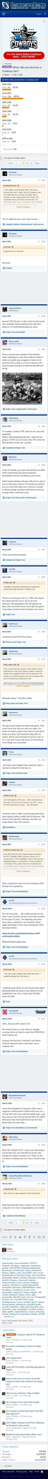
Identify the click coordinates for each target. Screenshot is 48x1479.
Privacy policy (21, 1472)
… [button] (20, 163)
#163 (43, 316)
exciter (19, 1283)
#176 (43, 964)
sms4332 (26, 1302)
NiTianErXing (19, 1275)
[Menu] (4, 14)
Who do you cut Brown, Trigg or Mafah (22, 1393)
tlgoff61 (10, 1312)
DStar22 (34, 1314)
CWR (11, 1268)
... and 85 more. (8, 1317)
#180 (43, 1184)
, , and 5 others (21, 409)
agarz (34, 1295)
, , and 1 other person (24, 224)
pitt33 (27, 1307)
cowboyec (6, 1285)
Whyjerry (5, 1273)
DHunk (25, 1300)
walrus (35, 1273)
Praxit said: (8, 969)
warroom (26, 1283)
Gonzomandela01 (21, 1263)
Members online (10, 1259)
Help (31, 1472)
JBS (40, 1292)
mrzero (28, 1295)
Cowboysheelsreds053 (29, 1285)
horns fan (30, 1297)
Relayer (41, 1302)
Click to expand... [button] (24, 207)
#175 (43, 909)
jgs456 (38, 1305)
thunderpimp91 (7, 1275)
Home (37, 1472)
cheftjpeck (34, 1283)
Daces (41, 1273)
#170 (43, 659)
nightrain (32, 1280)
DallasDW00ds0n (28, 1287)
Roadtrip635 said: (10, 186)
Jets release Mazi (13, 1358)
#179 (43, 1145)
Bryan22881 (27, 1273)
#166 (43, 465)
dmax (41, 1307)
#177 (43, 1019)
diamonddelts (7, 1292)
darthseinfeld (7, 1278)
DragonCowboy (8, 1263)
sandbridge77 (23, 1309)
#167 (43, 550)
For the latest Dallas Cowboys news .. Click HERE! (24, 55)
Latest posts (8, 1330)
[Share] (39, 180)
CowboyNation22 (20, 1312)
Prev (11, 163)
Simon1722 (6, 1309)
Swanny (5, 1314)
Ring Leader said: (10, 665)
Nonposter (6, 1266)
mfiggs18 (33, 1292)
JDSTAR (41, 1314)
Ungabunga (24, 1266)
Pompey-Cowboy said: (12, 850)
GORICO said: (9, 796)
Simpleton (13, 1280)
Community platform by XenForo (21, 1476)
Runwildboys (7, 1290)
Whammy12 (18, 1292)
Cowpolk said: (9, 1189)
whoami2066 (40, 1460)
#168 (43, 577)
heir (11, 1300)
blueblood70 (13, 1295)
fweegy (26, 1292)
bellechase (40, 1312)
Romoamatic (7, 1270)
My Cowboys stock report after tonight (22, 1402)
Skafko (28, 1275)
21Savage (41, 1278)
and (15, 332)
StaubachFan (36, 1270)
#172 (43, 760)
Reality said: (8, 583)
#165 (43, 426)
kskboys (40, 1309)
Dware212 (34, 1307)
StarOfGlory (14, 1307)
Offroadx (23, 1278)
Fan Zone (9, 1342)
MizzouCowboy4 (8, 1305)
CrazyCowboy (24, 1314)
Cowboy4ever (35, 1266)
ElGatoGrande (18, 1270)
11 (31, 163)
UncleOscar (15, 1285)
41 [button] (6, 114)
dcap (34, 1275)
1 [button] (6, 141)
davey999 (31, 1305)
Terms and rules (8, 1472)
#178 (43, 1103)
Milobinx (16, 1278)
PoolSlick (32, 1309)
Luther (14, 1309)
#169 (43, 632)
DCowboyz (15, 1266)
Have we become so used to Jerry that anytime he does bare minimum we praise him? (24, 1381)
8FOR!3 (18, 1268)
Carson (19, 1302)
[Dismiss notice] (43, 21)
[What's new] (45, 14)
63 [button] (6, 105)
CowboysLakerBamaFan (31, 1268)
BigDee (12, 1273)
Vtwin (33, 1290)
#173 (43, 790)
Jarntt (38, 1287)
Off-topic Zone (11, 1439)
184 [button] (7, 96)
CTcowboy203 (40, 1297)
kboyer (21, 1295)
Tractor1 (31, 1312)
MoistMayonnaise (9, 1302)
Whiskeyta (32, 1278)
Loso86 (5, 1295)
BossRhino (41, 1275)
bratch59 (5, 1280)
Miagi (31, 1300)
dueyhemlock (21, 1305)
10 (27, 163)
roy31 (23, 1297)
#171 (43, 720)
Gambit (27, 1290)
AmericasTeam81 (8, 1283)
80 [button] (6, 87)
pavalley (5, 1268)
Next (37, 163)
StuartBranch (18, 1290)
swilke (19, 1273)
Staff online (7, 1244)
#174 (43, 844)
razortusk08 (6, 1287)
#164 (43, 349)
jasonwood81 (7, 1297)
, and (21, 498)
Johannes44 (23, 1280)
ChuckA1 (5, 1300)
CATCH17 (33, 1263)
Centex (27, 1270)
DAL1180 (16, 1297)
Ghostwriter (16, 1287)
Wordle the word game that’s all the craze (24, 1434)
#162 (43, 241)
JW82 (22, 1307)
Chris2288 (18, 1300)
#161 (43, 180)
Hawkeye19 (13, 1314)
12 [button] (6, 123)
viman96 (5, 1307)
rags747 (34, 1302)
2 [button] (6, 132)
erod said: (7, 247)
